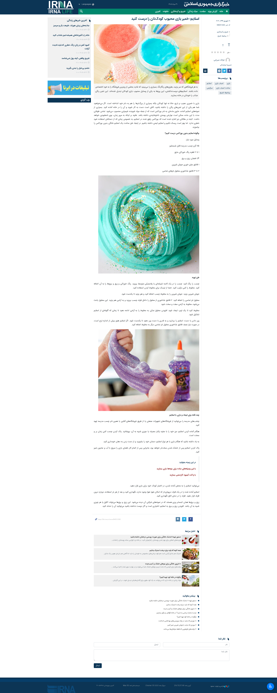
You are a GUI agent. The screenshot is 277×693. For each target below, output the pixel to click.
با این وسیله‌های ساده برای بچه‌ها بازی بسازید (176, 469)
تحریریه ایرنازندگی (226, 65)
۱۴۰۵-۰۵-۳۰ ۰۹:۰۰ (81, 29)
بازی (228, 83)
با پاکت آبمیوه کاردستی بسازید (183, 475)
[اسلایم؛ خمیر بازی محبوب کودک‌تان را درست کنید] (146, 54)
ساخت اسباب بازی (223, 88)
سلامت (203, 11)
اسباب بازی (219, 83)
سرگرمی (210, 88)
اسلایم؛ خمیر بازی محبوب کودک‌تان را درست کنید (165, 19)
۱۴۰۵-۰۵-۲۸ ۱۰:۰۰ (81, 53)
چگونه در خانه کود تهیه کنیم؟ (170, 577)
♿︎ (270, 686)
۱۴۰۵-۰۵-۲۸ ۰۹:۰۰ (81, 62)
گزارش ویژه (212, 11)
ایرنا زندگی (206, 4)
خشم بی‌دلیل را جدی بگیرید (77, 68)
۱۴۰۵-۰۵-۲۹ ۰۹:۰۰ (81, 39)
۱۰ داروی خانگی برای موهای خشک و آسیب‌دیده (163, 563)
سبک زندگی (193, 11)
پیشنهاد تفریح (222, 36)
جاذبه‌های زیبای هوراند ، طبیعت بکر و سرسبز (71, 25)
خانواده (166, 11)
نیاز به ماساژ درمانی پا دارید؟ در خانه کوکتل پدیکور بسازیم (176, 681)
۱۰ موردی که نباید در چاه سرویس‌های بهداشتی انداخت (177, 689)
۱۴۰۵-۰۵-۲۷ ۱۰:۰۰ (81, 72)
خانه (221, 11)
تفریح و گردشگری (178, 11)
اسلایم (209, 83)
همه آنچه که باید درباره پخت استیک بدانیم (165, 550)
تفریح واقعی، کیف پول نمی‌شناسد (75, 58)
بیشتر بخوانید (189, 665)
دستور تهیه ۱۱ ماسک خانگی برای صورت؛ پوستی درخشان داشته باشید (155, 537)
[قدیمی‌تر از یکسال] (190, 540)
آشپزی (157, 11)
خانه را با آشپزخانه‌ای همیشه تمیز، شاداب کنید (71, 35)
